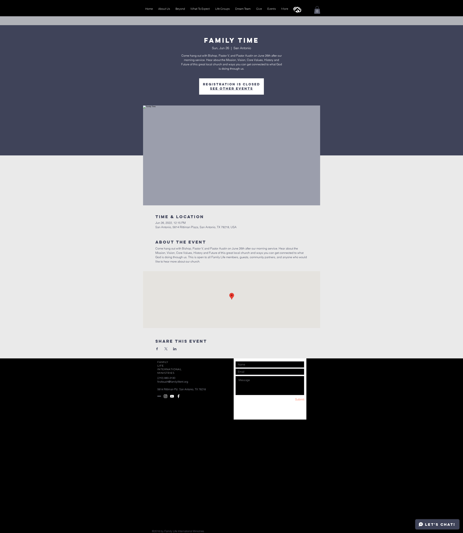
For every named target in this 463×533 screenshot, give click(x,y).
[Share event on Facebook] (157, 348)
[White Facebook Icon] (178, 396)
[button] (317, 10)
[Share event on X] (166, 348)
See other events (231, 88)
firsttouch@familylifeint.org (172, 381)
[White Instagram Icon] (165, 396)
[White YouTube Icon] (172, 396)
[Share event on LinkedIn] (175, 348)
